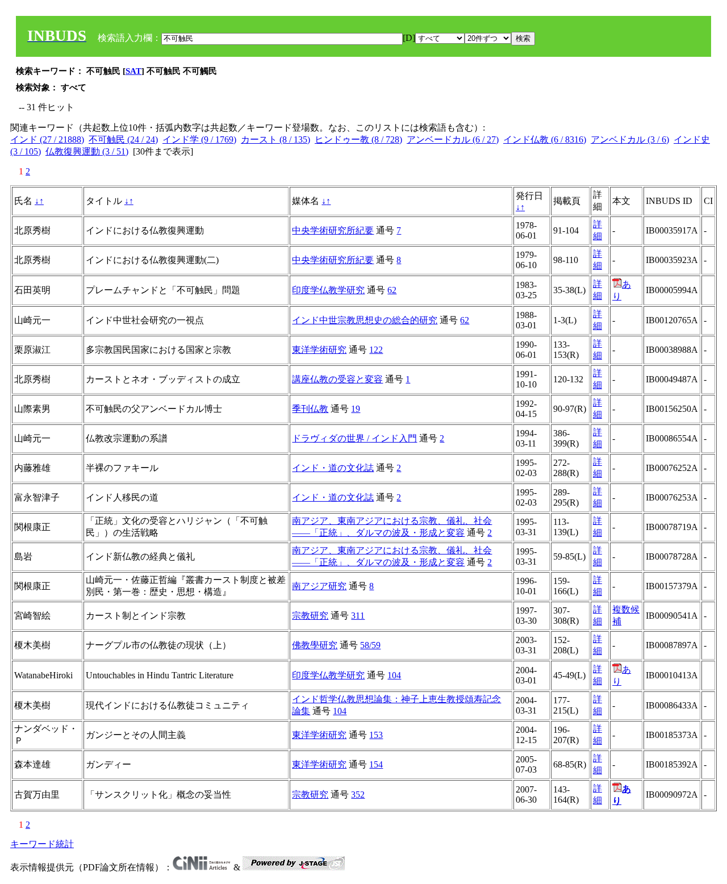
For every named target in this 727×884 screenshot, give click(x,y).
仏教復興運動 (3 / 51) (86, 151)
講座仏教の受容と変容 (337, 379)
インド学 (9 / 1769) (199, 139)
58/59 (370, 645)
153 (376, 735)
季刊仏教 (310, 409)
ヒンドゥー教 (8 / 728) (358, 139)
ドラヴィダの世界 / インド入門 (354, 438)
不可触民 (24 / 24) (123, 139)
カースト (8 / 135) (275, 139)
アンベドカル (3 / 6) (630, 139)
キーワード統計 (42, 844)
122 (376, 350)
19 (355, 409)
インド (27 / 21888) (47, 139)
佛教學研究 (314, 645)
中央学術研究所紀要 (333, 230)
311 (358, 615)
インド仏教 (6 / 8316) (544, 139)
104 (394, 675)
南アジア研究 (319, 586)
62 (391, 290)
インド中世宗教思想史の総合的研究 (364, 320)
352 (358, 794)
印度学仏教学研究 (328, 290)
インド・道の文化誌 (333, 468)
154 (376, 764)
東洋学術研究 (319, 350)
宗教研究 (310, 615)
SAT (133, 71)
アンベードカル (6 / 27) (453, 139)
